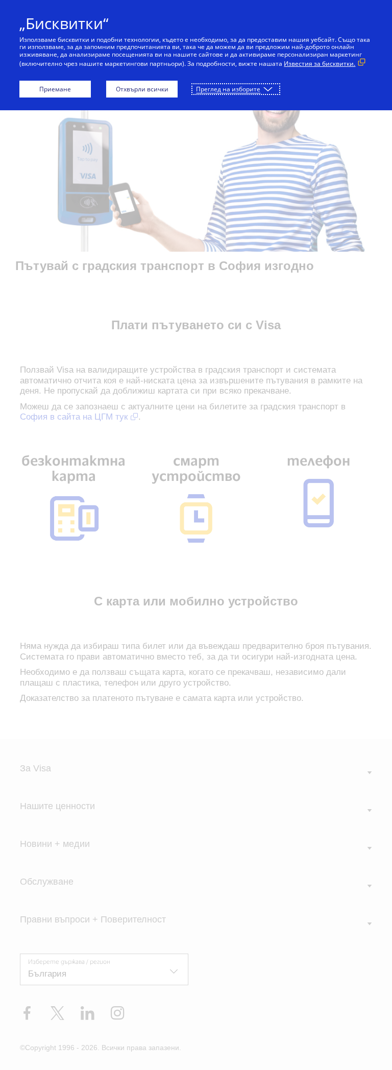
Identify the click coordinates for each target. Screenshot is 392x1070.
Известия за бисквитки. (319, 63)
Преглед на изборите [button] (228, 89)
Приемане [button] (55, 89)
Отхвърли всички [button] (142, 89)
